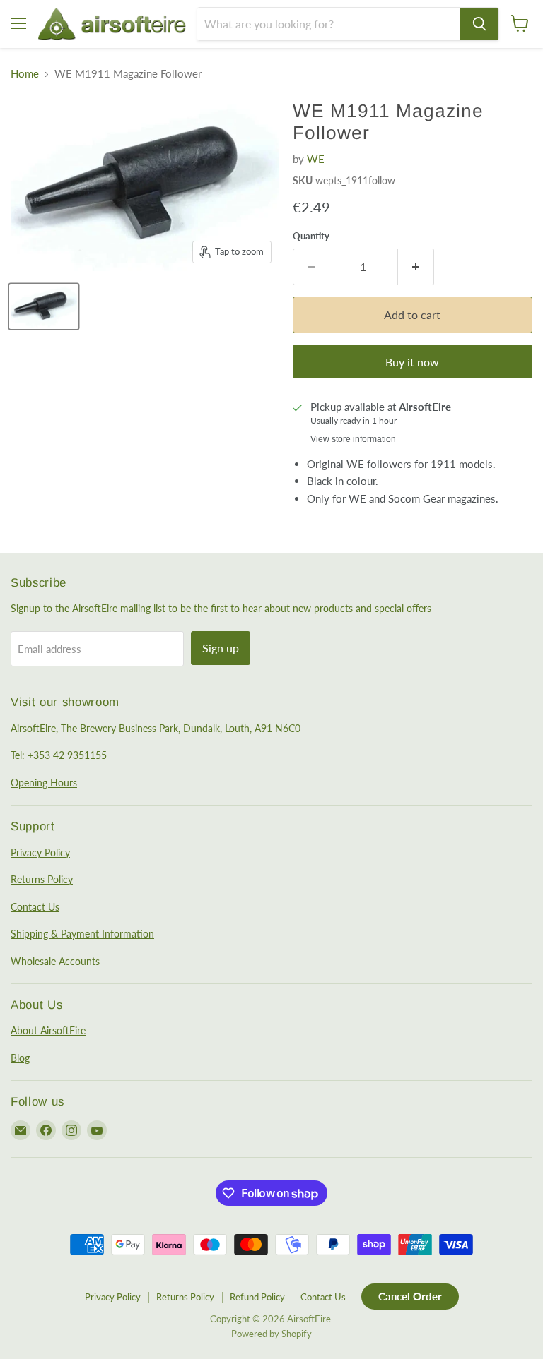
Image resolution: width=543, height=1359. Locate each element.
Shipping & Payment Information (82, 934)
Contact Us (35, 907)
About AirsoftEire (48, 1030)
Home (25, 74)
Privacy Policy (40, 852)
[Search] (479, 24)
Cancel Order (410, 1296)
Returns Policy (42, 879)
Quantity (311, 236)
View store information (353, 439)
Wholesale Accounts (55, 961)
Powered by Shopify (271, 1333)
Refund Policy (257, 1297)
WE (316, 158)
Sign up (220, 647)
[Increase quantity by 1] (416, 267)
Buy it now (412, 362)
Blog (20, 1058)
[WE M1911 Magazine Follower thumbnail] (43, 306)
